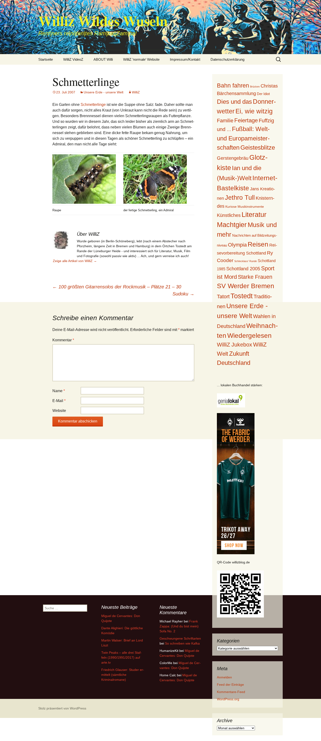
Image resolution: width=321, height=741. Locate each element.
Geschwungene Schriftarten (180, 638)
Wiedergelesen (249, 335)
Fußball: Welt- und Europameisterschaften (243, 138)
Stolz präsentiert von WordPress (62, 708)
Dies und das (234, 101)
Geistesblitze (257, 147)
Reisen (258, 244)
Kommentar (63, 340)
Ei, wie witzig (254, 111)
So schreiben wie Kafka (182, 643)
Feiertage (246, 120)
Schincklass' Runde (245, 261)
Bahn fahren (233, 85)
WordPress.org (228, 699)
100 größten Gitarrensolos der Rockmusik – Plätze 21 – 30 (116, 286)
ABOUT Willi (103, 59)
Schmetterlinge (93, 105)
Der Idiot (263, 94)
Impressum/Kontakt (185, 59)
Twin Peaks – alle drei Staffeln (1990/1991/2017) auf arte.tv (121, 657)
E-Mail (59, 401)
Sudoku (183, 293)
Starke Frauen (255, 277)
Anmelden (224, 677)
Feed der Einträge (230, 684)
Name (58, 391)
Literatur (254, 214)
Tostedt (242, 296)
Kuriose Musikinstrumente (244, 206)
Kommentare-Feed (231, 692)
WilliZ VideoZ (73, 59)
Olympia (237, 245)
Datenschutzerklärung (227, 59)
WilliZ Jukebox (234, 345)
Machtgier (232, 224)
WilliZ (136, 92)
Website (59, 411)
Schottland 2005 (243, 268)
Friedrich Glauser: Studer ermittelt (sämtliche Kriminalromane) (122, 674)
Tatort (223, 296)
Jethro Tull (240, 197)
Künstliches (229, 215)
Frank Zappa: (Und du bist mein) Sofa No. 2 (179, 626)
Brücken (255, 86)
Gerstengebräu (232, 158)
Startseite (45, 59)
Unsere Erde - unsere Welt (103, 92)
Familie (225, 121)
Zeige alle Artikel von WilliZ (75, 261)
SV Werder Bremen (245, 286)
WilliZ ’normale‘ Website (141, 59)
